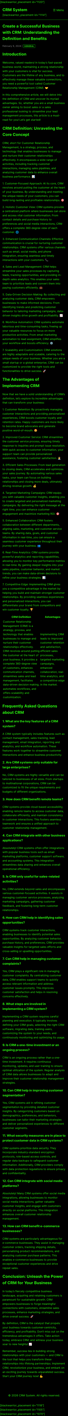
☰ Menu (58, 10)
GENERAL (29, 46)
